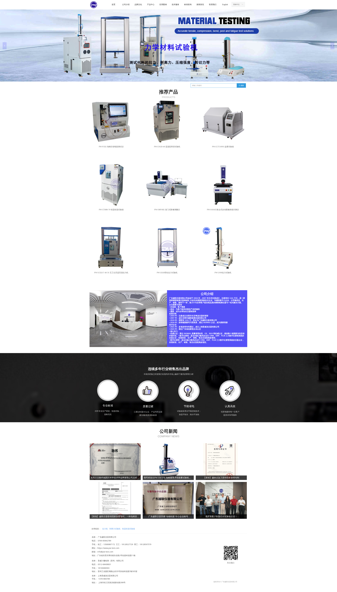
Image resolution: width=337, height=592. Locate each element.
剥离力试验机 (114, 529)
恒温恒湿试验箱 (128, 529)
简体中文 (236, 4)
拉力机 (105, 529)
